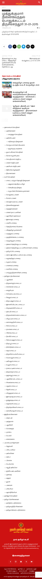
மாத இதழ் (31, 571)
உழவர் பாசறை (11, 262)
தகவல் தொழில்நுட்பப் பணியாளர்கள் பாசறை (22, 248)
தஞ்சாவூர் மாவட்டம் (12, 375)
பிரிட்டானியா (10, 450)
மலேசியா (9, 489)
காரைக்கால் (10, 439)
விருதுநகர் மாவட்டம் (13, 393)
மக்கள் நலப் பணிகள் (13, 212)
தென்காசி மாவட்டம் (13, 404)
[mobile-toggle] (3, 2)
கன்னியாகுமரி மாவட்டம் (14, 411)
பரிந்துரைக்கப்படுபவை (11, 79)
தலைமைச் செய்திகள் (12, 127)
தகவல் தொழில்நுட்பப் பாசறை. (16, 244)
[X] (15, 47)
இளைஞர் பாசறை (12, 220)
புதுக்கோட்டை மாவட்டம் (14, 379)
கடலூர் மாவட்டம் (11, 365)
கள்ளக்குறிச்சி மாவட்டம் (14, 322)
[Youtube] (32, 562)
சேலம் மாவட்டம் (11, 326)
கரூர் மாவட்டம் (11, 351)
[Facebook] (10, 47)
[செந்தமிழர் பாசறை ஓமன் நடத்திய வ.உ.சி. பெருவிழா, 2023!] (7, 85)
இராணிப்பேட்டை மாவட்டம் (15, 305)
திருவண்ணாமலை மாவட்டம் (16, 315)
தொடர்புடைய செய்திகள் (11, 76)
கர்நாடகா (9, 418)
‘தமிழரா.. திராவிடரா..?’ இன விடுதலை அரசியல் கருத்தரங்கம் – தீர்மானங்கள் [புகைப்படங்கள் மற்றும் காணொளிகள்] (25, 110)
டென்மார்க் (10, 464)
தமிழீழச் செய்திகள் (10, 496)
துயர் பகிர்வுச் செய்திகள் (14, 152)
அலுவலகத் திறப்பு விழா (16, 184)
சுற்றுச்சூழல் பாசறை (13, 241)
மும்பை (9, 432)
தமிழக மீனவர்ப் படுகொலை (15, 510)
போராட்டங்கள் (11, 198)
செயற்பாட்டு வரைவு (13, 573)
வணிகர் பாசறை (12, 269)
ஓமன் (8, 482)
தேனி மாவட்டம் (11, 390)
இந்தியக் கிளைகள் (10, 414)
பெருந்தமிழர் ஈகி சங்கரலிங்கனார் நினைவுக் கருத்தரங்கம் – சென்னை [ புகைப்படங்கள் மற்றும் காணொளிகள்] (24, 97)
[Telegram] (23, 47)
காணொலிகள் (6, 10)
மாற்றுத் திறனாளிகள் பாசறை (16, 273)
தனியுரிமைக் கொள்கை (28, 573)
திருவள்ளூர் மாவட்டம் (13, 283)
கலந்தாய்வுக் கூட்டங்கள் (14, 202)
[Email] (32, 47)
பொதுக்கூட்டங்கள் (12, 195)
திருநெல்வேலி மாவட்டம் (14, 407)
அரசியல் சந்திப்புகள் (13, 166)
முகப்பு (4, 7)
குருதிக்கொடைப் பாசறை (15, 237)
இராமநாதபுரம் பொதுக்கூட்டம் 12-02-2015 (31, 60)
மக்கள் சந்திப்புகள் (12, 163)
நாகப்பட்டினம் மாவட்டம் (14, 368)
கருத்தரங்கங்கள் (12, 209)
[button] (39, 2)
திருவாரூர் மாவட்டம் (13, 372)
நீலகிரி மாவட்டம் (12, 336)
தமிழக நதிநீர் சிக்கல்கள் (14, 507)
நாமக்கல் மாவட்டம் (12, 329)
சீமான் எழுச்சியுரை (12, 156)
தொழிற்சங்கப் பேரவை (14, 227)
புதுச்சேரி (9, 280)
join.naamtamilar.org (32, 548)
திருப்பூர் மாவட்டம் (12, 344)
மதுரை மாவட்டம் (11, 386)
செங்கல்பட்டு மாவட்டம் (13, 294)
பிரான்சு (9, 460)
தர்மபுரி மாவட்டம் (12, 312)
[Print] (28, 47)
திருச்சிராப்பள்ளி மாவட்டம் (15, 354)
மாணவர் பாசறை (12, 266)
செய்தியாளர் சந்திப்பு (13, 159)
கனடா (8, 457)
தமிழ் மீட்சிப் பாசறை (13, 251)
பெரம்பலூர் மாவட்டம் (13, 358)
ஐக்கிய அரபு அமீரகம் (13, 471)
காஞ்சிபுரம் (10, 290)
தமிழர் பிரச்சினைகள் (11, 499)
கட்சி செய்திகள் (9, 177)
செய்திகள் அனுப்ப (11, 571)
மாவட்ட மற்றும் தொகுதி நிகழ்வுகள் (18, 181)
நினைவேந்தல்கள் (12, 205)
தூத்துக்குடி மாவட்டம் (13, 400)
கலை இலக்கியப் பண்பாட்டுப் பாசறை (19, 255)
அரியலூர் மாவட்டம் (12, 361)
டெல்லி (9, 436)
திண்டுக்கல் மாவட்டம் (13, 347)
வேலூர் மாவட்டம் (12, 297)
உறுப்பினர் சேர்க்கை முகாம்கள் (18, 191)
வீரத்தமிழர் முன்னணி (13, 230)
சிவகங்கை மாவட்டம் (13, 383)
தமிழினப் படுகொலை (13, 503)
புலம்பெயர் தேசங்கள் (11, 443)
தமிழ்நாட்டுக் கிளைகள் (12, 276)
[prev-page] (3, 120)
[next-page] (6, 120)
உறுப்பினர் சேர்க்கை (10, 569)
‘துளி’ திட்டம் (21, 569)
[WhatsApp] (19, 47)
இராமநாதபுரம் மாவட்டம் (14, 397)
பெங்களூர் (10, 429)
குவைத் (9, 475)
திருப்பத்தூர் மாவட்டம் (13, 301)
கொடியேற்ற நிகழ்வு (15, 188)
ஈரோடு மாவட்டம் (11, 333)
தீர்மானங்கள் (10, 173)
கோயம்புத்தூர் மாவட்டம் (14, 340)
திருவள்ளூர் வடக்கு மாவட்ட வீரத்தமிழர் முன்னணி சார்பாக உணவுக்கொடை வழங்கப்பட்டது (9, 63)
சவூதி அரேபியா (11, 468)
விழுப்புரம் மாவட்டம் (13, 319)
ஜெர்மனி (9, 446)
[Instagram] (16, 562)
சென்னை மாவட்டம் (13, 287)
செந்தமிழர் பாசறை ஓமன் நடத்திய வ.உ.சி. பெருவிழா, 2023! (26, 84)
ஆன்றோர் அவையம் (13, 216)
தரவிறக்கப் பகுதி (31, 569)
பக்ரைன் (9, 485)
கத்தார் (8, 478)
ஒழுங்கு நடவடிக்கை (15, 149)
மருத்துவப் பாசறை (12, 234)
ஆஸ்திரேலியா (11, 492)
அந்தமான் (9, 422)
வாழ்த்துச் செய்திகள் (15, 134)
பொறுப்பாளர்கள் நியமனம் (15, 145)
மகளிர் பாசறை (11, 223)
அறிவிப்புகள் (10, 138)
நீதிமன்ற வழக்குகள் (13, 170)
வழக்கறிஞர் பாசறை (13, 259)
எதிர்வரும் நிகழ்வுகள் (15, 142)
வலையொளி (23, 571)
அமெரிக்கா (10, 453)
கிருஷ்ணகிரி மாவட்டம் (14, 308)
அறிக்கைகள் (10, 131)
